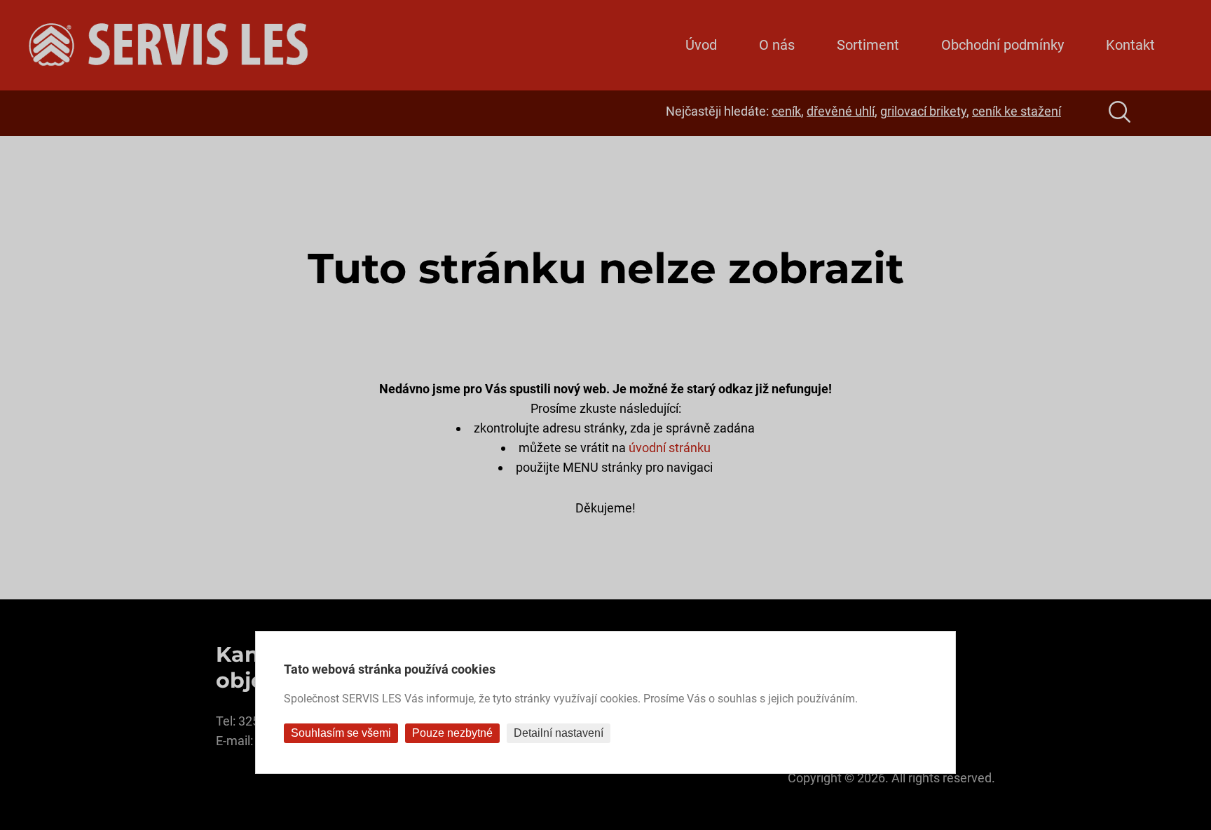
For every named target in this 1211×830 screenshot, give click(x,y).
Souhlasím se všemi (341, 733)
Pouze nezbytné (452, 733)
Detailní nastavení (558, 733)
